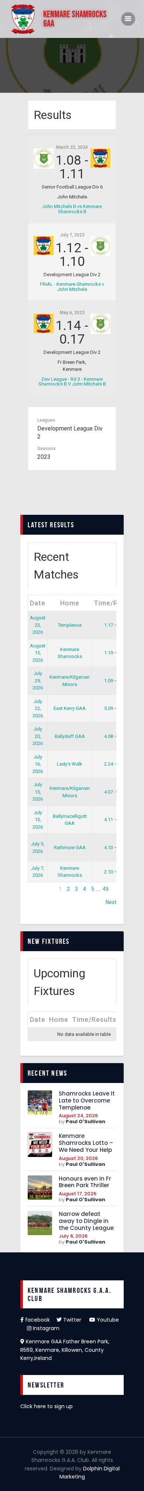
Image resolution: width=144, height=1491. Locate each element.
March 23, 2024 (72, 147)
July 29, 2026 (37, 680)
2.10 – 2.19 (115, 872)
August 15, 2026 (37, 653)
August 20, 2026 (78, 1158)
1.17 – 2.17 (115, 625)
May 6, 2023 (72, 312)
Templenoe (70, 625)
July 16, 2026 (37, 764)
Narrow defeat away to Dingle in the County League (86, 1221)
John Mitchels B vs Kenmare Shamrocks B (72, 209)
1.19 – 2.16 (115, 652)
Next (111, 902)
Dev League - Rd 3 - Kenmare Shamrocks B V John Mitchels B (72, 382)
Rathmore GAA (70, 847)
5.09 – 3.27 (115, 708)
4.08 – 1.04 (115, 736)
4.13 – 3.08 (115, 847)
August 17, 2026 (77, 1193)
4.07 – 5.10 (115, 792)
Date (37, 603)
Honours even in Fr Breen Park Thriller (85, 1182)
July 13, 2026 (37, 820)
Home (69, 603)
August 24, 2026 (78, 1115)
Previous (38, 889)
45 (106, 889)
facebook (40, 1319)
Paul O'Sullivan (85, 1121)
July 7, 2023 (72, 235)
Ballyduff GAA (70, 736)
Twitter (75, 1319)
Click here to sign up (46, 1406)
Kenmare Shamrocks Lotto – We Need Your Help (86, 1143)
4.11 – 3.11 (115, 819)
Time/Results (116, 603)
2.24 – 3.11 (115, 764)
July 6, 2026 (73, 1235)
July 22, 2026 (37, 708)
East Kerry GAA (70, 708)
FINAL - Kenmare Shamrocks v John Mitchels (72, 287)
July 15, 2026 (37, 792)
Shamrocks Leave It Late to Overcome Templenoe (87, 1100)
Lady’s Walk (69, 764)
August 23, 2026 (37, 625)
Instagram (45, 1328)
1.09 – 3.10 (115, 680)
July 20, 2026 (37, 736)
